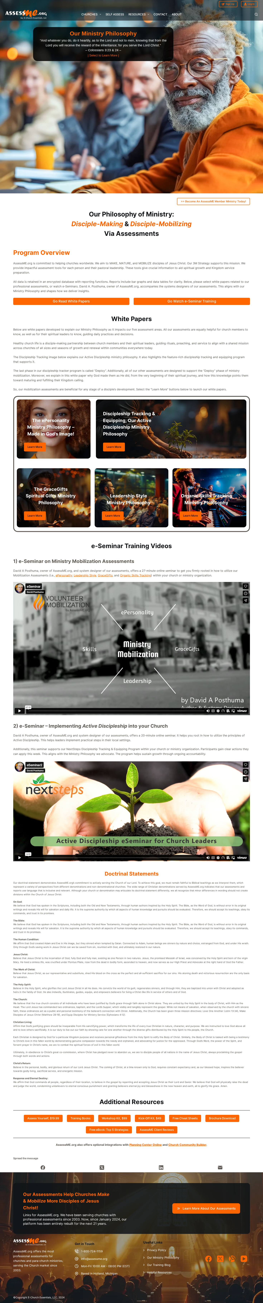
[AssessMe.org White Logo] (26, 14)
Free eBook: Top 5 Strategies (108, 1129)
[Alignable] (232, 1259)
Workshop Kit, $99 (114, 1118)
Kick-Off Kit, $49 (149, 1118)
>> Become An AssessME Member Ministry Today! (213, 201)
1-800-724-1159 (92, 1251)
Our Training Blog (159, 1265)
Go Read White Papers (71, 301)
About (177, 14)
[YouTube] (244, 1259)
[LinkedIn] (161, 1167)
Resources (137, 14)
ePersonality (64, 575)
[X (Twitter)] (102, 1167)
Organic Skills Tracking (135, 575)
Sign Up (230, 4)
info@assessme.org (94, 1259)
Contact (160, 14)
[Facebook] (43, 1167)
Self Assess (115, 14)
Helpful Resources (159, 1272)
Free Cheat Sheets (185, 1118)
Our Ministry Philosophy (163, 1257)
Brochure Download (222, 1118)
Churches (89, 14)
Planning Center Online (145, 1145)
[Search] (256, 14)
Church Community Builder (187, 1145)
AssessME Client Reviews (157, 1129)
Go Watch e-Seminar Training (191, 301)
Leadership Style (85, 575)
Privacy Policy (156, 1250)
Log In (251, 4)
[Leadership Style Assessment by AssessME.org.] (103, 44)
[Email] (220, 1167)
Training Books (80, 1118)
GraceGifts (105, 575)
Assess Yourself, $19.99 (43, 1118)
